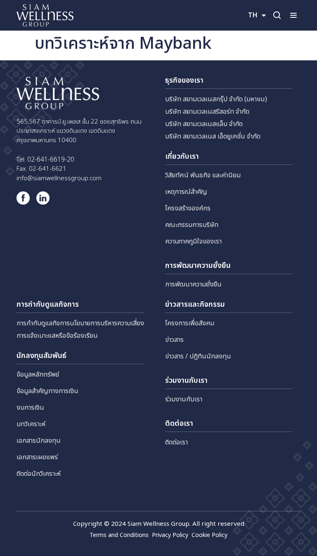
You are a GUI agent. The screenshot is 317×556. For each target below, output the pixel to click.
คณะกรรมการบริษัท (191, 225)
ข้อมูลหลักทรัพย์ (38, 374)
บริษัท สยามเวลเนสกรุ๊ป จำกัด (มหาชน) (216, 99)
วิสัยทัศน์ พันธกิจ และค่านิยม (203, 175)
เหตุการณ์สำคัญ (186, 192)
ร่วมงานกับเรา (183, 399)
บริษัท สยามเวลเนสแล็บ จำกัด (204, 124)
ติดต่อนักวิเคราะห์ (39, 474)
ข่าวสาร (174, 340)
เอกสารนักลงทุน (39, 441)
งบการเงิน (30, 408)
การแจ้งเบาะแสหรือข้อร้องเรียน (57, 336)
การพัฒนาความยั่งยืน (193, 284)
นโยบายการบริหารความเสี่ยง (107, 323)
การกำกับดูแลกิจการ (43, 323)
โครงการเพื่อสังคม (189, 323)
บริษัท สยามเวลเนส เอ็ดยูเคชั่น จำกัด (212, 136)
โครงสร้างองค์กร (188, 208)
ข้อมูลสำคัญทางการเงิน (47, 391)
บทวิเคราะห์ (31, 424)
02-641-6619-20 (50, 160)
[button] (293, 15)
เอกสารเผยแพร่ (37, 457)
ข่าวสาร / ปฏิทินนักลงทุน (198, 356)
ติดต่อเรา (176, 442)
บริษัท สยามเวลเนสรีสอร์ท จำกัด (207, 112)
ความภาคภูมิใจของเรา (193, 241)
